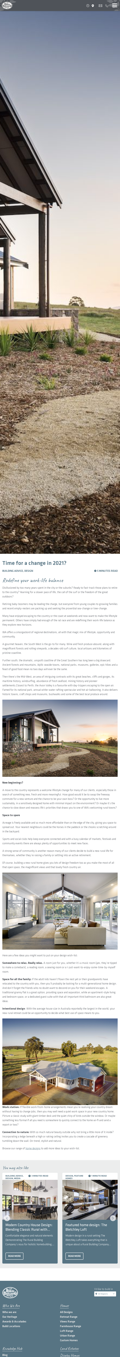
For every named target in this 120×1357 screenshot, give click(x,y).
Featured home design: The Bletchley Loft (86, 1227)
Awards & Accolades (14, 1321)
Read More (14, 1256)
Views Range (67, 1321)
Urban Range (67, 1335)
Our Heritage (9, 1316)
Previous (7, 1218)
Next (113, 1218)
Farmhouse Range (70, 1326)
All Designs (66, 1312)
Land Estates (69, 1348)
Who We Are (11, 1305)
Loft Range (66, 1331)
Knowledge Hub (12, 1348)
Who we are (9, 1312)
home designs (32, 1148)
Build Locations (11, 1326)
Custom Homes (69, 1340)
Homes (64, 1305)
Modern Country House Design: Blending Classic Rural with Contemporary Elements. (28, 1227)
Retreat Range (68, 1316)
